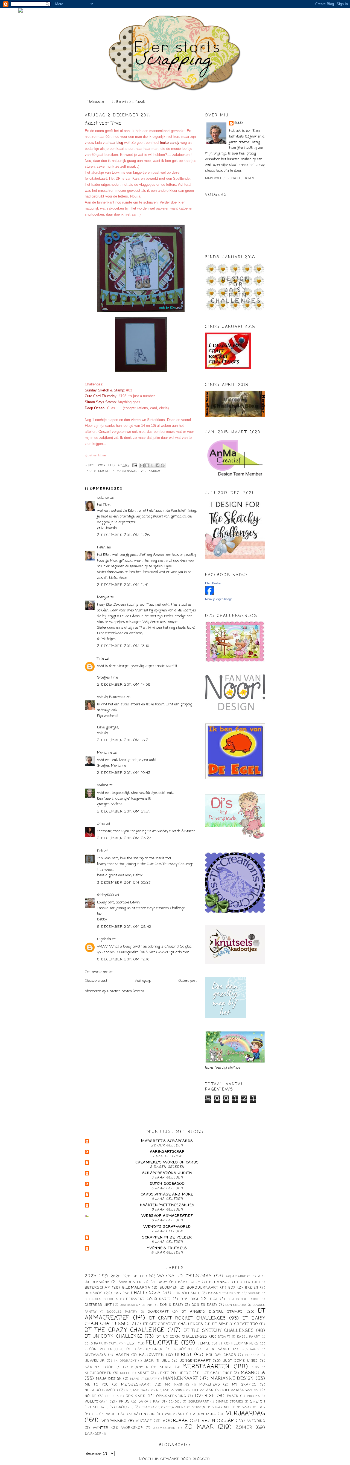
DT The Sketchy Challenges (219, 1330)
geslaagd (250, 1349)
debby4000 (105, 895)
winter (101, 1427)
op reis (112, 1396)
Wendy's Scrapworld (167, 1226)
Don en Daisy (205, 1305)
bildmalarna (136, 1287)
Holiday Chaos (221, 1355)
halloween (151, 1355)
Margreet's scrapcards (167, 1141)
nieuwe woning (170, 1390)
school (175, 1402)
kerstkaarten (206, 1367)
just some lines (240, 1360)
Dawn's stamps (221, 1293)
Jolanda (103, 497)
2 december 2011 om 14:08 (123, 684)
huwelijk (94, 1360)
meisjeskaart (136, 1384)
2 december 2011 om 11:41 (122, 585)
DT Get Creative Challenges (173, 1324)
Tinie (100, 658)
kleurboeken (98, 1373)
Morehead (209, 1384)
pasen (233, 1396)
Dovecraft (158, 1311)
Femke (204, 1343)
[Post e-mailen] (134, 465)
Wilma (102, 785)
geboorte (183, 1349)
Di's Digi (189, 1299)
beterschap (97, 1287)
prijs (124, 1401)
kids (255, 1367)
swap (247, 1407)
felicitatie (162, 1343)
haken (122, 1355)
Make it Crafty (143, 1379)
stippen (198, 1407)
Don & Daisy (171, 1305)
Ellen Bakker (213, 583)
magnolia (106, 471)
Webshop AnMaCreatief (167, 1215)
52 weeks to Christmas (180, 1276)
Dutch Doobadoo (167, 1183)
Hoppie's (252, 1355)
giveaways (95, 1355)
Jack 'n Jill (157, 1360)
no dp (91, 1396)
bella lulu (250, 1282)
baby (162, 1282)
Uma (101, 823)
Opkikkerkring (171, 1396)
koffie (125, 1373)
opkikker (136, 1396)
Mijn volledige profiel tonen (229, 178)
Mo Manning (177, 1385)
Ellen (239, 123)
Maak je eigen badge (218, 599)
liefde (184, 1373)
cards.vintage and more (167, 1194)
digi (213, 1299)
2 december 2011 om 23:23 (124, 838)
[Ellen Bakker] (209, 593)
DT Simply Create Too (235, 1324)
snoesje (124, 1407)
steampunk (176, 1407)
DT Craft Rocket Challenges (187, 1318)
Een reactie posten (99, 972)
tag (261, 1407)
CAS (117, 1293)
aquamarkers (238, 1276)
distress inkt (98, 1305)
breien (251, 1287)
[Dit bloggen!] (147, 465)
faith (113, 1343)
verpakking (114, 1421)
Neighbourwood (101, 1390)
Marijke (103, 597)
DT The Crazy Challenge (125, 1330)
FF (221, 1343)
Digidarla (104, 939)
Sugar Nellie (224, 1407)
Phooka (253, 1396)
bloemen (168, 1287)
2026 (116, 1276)
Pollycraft (96, 1401)
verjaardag (151, 471)
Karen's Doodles (102, 1367)
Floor (91, 1349)
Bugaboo (94, 1293)
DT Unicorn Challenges (182, 1336)
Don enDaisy (236, 1305)
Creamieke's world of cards (167, 1162)
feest (130, 1343)
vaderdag (116, 1414)
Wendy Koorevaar (111, 697)
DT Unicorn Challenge (113, 1336)
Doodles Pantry (122, 1312)
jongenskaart (195, 1360)
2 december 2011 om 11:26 (123, 535)
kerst (165, 1367)
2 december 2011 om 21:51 (123, 811)
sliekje (100, 1407)
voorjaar (175, 1421)
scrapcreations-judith (167, 1173)
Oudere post (188, 980)
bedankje (219, 1282)
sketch (257, 1401)
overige (205, 1396)
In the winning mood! (128, 101)
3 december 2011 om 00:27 (124, 882)
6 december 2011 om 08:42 (124, 926)
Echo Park (94, 1343)
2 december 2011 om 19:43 (123, 773)
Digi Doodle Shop (243, 1299)
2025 (90, 1276)
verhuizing (204, 1414)
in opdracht (125, 1361)
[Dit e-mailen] (142, 465)
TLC (95, 1414)
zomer (244, 1427)
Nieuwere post (96, 980)
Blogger (201, 1459)
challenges (146, 1293)
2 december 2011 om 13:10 (123, 646)
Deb (100, 851)
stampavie (151, 1407)
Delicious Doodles (101, 1299)
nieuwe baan (138, 1390)
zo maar (199, 1427)
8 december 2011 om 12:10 (123, 959)
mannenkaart (127, 471)
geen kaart (217, 1349)
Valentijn (144, 1414)
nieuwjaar (202, 1390)
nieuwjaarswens (240, 1390)
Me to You (97, 1384)
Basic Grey (189, 1282)
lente (163, 1373)
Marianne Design (232, 1378)
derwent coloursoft (148, 1299)
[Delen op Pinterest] (162, 465)
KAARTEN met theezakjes (167, 1205)
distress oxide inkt (137, 1305)
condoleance (187, 1293)
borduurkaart (202, 1287)
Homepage (96, 101)
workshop (132, 1428)
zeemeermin (164, 1428)
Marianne (104, 752)
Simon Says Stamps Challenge (160, 908)
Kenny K (140, 1367)
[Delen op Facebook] (157, 465)
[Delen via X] (152, 465)
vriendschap (218, 1421)
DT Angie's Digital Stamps (212, 1311)
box (232, 1287)
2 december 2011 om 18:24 (124, 740)
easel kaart (248, 1337)
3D (135, 1276)
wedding (256, 1421)
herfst (183, 1355)
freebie (115, 1349)
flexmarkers (244, 1343)
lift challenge (217, 1373)
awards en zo (134, 1282)
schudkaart (198, 1402)
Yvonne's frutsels (167, 1248)
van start (175, 1414)
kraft (143, 1373)
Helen (101, 547)
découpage (251, 1293)
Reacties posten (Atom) (125, 991)
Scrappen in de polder (167, 1237)
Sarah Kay (149, 1401)
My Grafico (244, 1384)
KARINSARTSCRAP (167, 1151)
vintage (144, 1421)
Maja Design (109, 1379)
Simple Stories (229, 1402)
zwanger (93, 1434)
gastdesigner (149, 1349)
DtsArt (224, 1337)
